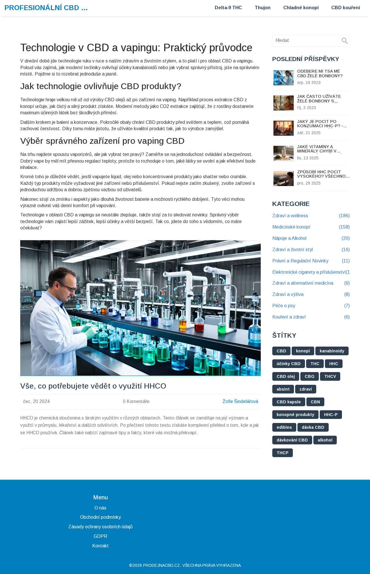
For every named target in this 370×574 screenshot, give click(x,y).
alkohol (325, 440)
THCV (330, 376)
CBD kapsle (289, 402)
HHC (333, 363)
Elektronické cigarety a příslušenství (311, 272)
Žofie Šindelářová (240, 401)
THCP (282, 452)
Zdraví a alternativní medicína (311, 283)
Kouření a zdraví (311, 316)
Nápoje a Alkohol (311, 238)
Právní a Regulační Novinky (311, 260)
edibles (284, 427)
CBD (281, 351)
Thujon (263, 7)
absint (283, 389)
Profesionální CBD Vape (47, 8)
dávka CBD (313, 427)
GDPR (100, 536)
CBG (309, 376)
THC (314, 363)
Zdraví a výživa (311, 294)
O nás (100, 507)
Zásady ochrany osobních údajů (100, 526)
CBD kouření (345, 7)
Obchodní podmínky (100, 517)
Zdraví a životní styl (311, 249)
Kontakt (100, 545)
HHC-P (331, 414)
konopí (303, 351)
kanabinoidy (332, 351)
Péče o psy (311, 305)
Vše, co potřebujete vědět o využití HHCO (93, 386)
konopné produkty (295, 414)
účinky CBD (289, 363)
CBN (315, 402)
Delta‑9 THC (228, 7)
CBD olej (286, 376)
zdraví (305, 389)
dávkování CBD (292, 440)
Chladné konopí (301, 7)
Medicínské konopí (311, 227)
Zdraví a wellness (311, 215)
